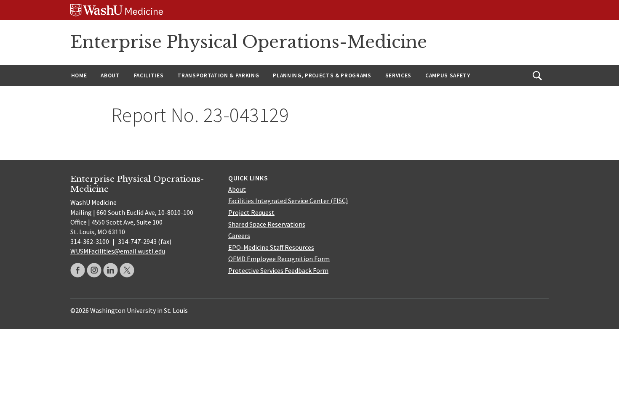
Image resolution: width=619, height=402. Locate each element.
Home (79, 75)
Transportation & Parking (218, 75)
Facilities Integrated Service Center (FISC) (288, 200)
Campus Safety (447, 75)
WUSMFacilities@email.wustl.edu (117, 251)
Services (398, 75)
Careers (239, 235)
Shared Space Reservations (266, 224)
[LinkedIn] (110, 270)
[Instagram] (94, 270)
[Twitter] (127, 270)
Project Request (251, 212)
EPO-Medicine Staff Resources (271, 247)
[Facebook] (77, 270)
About (110, 75)
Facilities (149, 75)
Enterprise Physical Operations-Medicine (248, 42)
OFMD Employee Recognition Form (279, 258)
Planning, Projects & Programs (322, 75)
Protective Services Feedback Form (278, 270)
